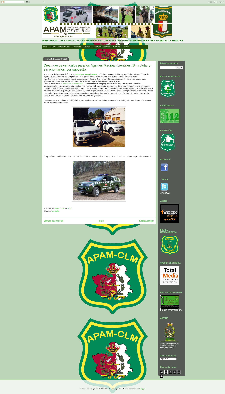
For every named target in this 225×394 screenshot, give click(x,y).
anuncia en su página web (86, 74)
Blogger (142, 389)
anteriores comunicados (73, 84)
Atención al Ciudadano (102, 47)
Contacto (116, 47)
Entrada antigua (146, 221)
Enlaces (126, 47)
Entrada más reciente (53, 221)
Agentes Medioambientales (60, 47)
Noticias (87, 47)
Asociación (77, 47)
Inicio (45, 47)
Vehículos (55, 211)
